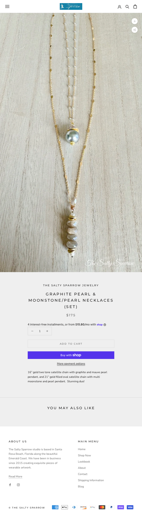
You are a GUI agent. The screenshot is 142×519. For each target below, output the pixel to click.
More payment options (71, 364)
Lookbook (84, 462)
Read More (15, 476)
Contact (82, 474)
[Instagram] (18, 484)
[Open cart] (135, 6)
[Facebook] (10, 484)
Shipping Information (91, 480)
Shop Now (84, 455)
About (82, 468)
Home (82, 449)
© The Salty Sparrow (27, 507)
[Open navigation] (7, 6)
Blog (81, 486)
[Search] (127, 6)
